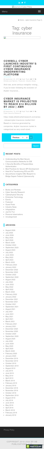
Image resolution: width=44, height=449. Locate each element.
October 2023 (11, 245)
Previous (16, 137)
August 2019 (10, 368)
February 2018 (11, 412)
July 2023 (9, 252)
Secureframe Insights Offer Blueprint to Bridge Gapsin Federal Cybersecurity (21, 175)
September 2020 (12, 336)
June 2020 (10, 343)
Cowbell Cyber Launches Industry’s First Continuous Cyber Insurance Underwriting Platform (20, 67)
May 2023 (9, 257)
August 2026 (10, 230)
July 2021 (9, 311)
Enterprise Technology (14, 197)
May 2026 (9, 237)
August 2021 (10, 309)
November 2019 (12, 361)
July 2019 (9, 370)
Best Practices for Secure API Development (22, 169)
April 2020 (9, 348)
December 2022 (12, 269)
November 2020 (12, 331)
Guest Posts (10, 204)
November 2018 (12, 390)
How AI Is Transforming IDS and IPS (19, 171)
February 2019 (11, 383)
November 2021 (12, 301)
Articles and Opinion (11, 81)
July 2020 (9, 341)
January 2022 (11, 296)
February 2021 (11, 324)
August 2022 (10, 279)
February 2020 (11, 353)
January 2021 (11, 326)
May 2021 (9, 316)
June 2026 (10, 235)
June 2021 (10, 314)
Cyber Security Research (12, 113)
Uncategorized (11, 217)
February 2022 (11, 294)
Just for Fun (10, 212)
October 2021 (11, 304)
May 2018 (9, 405)
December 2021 (12, 299)
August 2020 (10, 338)
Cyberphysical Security (14, 194)
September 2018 (12, 395)
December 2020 (12, 329)
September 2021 (12, 306)
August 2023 (10, 250)
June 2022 (10, 284)
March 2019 (10, 380)
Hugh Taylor (26, 79)
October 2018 (11, 393)
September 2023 (12, 247)
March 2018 (10, 410)
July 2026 (9, 232)
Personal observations (14, 214)
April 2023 (9, 260)
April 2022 (9, 289)
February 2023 (11, 264)
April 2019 (9, 378)
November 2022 (12, 272)
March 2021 (10, 321)
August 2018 (10, 398)
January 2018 (11, 415)
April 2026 (9, 240)
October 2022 (11, 274)
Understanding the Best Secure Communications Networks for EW (19, 160)
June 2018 (10, 402)
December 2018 (12, 388)
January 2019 (11, 385)
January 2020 (11, 356)
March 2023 (10, 262)
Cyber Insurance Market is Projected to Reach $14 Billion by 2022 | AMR (20, 102)
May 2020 (9, 346)
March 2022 (10, 292)
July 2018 (9, 400)
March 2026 (10, 242)
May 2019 (9, 375)
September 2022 (12, 277)
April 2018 (9, 407)
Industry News (31, 81)
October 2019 (11, 363)
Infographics (10, 209)
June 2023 (10, 255)
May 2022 (9, 287)
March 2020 (10, 351)
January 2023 (11, 267)
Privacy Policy (9, 430)
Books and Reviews (13, 189)
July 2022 (9, 282)
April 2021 (9, 319)
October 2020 (11, 333)
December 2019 (12, 358)
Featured (22, 81)
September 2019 (12, 365)
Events (8, 199)
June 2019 (10, 373)
